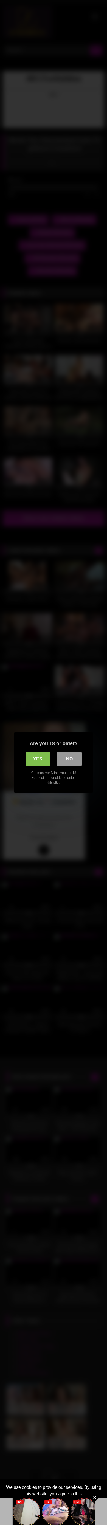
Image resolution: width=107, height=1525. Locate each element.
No (69, 759)
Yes (37, 759)
